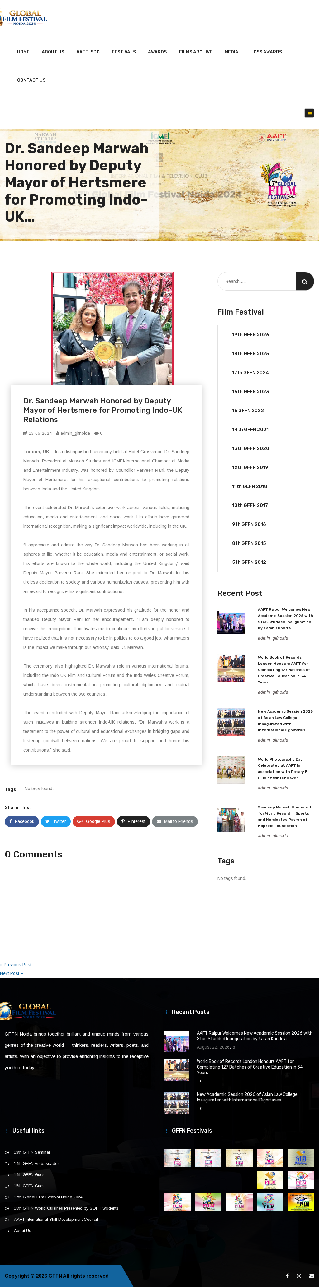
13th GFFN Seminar (32, 1152)
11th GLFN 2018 (249, 486)
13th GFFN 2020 (250, 448)
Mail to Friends (178, 821)
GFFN (55, 1276)
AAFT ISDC (88, 52)
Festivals (124, 52)
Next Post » (11, 973)
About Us (53, 52)
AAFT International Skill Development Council (56, 1219)
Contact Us (31, 80)
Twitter (59, 821)
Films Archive (195, 52)
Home (23, 52)
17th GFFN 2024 (250, 372)
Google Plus (98, 821)
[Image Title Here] (177, 1158)
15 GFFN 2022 (248, 410)
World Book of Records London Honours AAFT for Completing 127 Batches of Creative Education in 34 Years (284, 669)
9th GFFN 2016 (249, 524)
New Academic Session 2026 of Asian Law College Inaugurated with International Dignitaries (247, 1097)
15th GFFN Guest (29, 1186)
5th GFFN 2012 (249, 562)
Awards (157, 52)
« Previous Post (15, 964)
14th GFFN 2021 (250, 429)
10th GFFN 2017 (250, 505)
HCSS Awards (266, 52)
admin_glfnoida (74, 433)
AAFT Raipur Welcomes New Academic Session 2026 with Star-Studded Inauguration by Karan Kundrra (254, 1036)
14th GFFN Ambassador (36, 1163)
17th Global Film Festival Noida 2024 (48, 1197)
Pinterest (136, 821)
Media (231, 52)
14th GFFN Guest (29, 1174)
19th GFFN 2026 (250, 335)
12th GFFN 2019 (250, 467)
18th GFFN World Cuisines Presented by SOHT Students (66, 1208)
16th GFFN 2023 (250, 391)
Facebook (24, 821)
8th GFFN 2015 (249, 543)
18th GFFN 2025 (250, 353)
